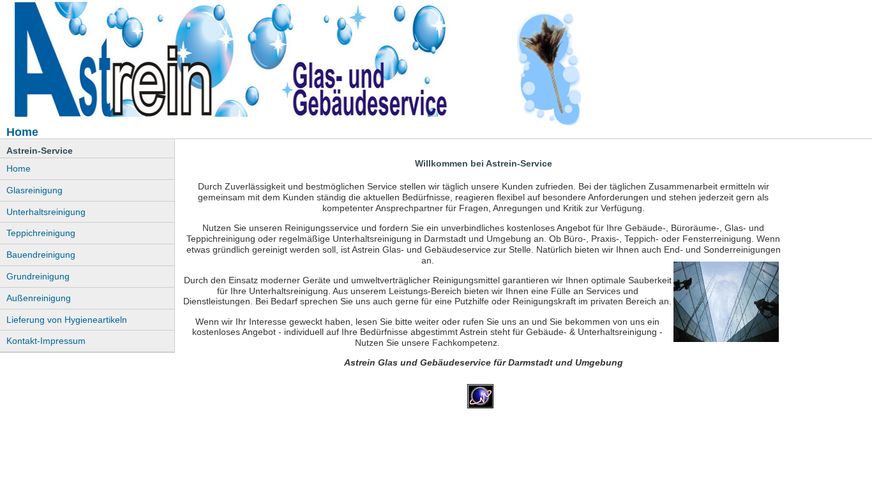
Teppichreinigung (40, 233)
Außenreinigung (38, 298)
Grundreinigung (38, 276)
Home (18, 168)
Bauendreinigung (40, 254)
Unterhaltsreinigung (46, 212)
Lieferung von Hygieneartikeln (66, 320)
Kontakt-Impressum (46, 341)
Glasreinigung (34, 190)
